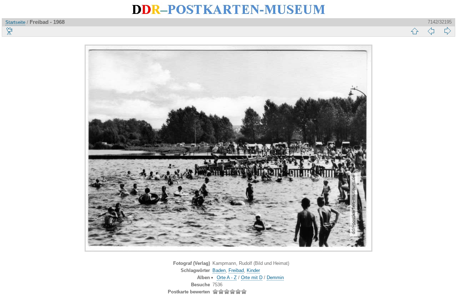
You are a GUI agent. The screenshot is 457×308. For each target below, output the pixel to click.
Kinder (253, 270)
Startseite (15, 22)
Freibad (236, 270)
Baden (219, 270)
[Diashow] (9, 31)
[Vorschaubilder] (414, 31)
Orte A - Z (227, 277)
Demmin (275, 277)
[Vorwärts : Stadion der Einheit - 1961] (447, 31)
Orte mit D (251, 277)
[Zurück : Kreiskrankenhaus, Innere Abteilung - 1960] (430, 31)
